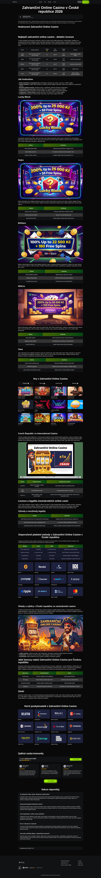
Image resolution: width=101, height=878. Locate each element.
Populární (25, 383)
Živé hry (41, 383)
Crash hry (58, 383)
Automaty (74, 383)
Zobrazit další (50, 780)
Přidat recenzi (76, 759)
